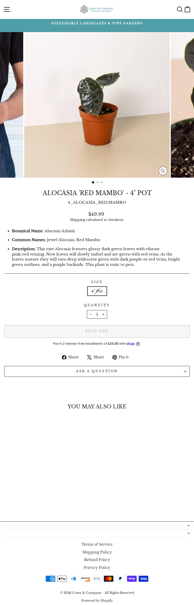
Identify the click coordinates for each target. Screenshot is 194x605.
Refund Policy (97, 560)
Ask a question (97, 371)
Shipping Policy (97, 552)
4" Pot (97, 291)
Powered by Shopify (97, 600)
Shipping (77, 220)
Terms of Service (97, 544)
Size (97, 282)
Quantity (97, 305)
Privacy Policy (97, 568)
